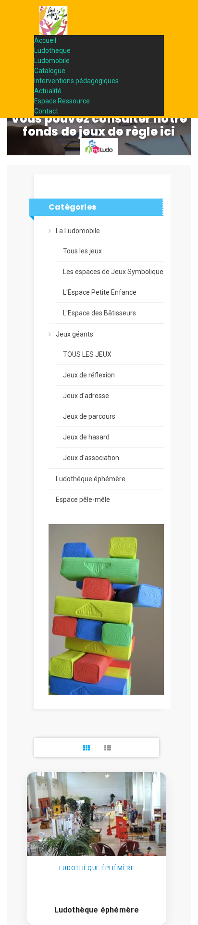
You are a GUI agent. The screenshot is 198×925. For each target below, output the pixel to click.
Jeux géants (74, 334)
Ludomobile (52, 60)
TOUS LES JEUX (87, 354)
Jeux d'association (91, 458)
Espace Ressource (62, 101)
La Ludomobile (78, 231)
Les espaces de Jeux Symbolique (113, 271)
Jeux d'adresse (86, 396)
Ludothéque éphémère (90, 479)
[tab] (86, 748)
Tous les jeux (82, 251)
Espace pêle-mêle (83, 499)
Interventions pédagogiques (76, 81)
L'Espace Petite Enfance (99, 292)
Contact (46, 111)
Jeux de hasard (86, 437)
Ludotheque (52, 50)
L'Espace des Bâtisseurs (99, 313)
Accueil (45, 40)
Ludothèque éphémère (96, 909)
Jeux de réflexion (89, 375)
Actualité (48, 91)
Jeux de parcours (89, 416)
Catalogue (49, 71)
